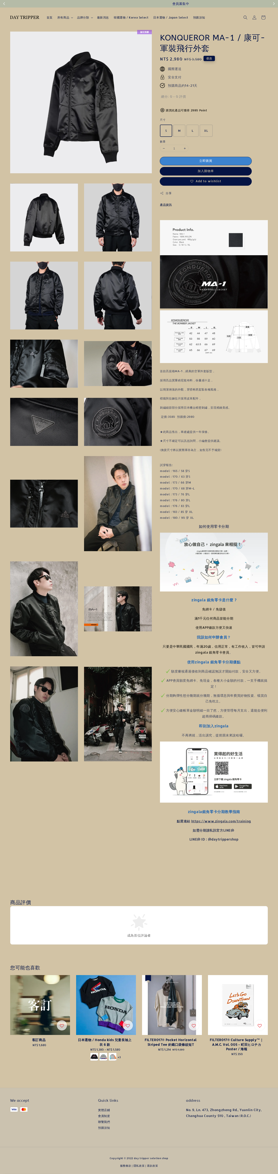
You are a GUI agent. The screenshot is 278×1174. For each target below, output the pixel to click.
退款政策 (152, 1165)
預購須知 (199, 17)
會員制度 (104, 1116)
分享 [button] (169, 193)
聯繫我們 (104, 1122)
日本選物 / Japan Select (170, 17)
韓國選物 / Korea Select (131, 17)
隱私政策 (139, 1165)
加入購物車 (206, 171)
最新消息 (103, 17)
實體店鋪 (104, 1110)
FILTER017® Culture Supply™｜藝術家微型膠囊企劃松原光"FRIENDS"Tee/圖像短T (37, 1164)
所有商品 (63, 17)
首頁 (50, 17)
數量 (162, 141)
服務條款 (125, 1165)
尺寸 (162, 119)
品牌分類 (83, 17)
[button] (245, 17)
